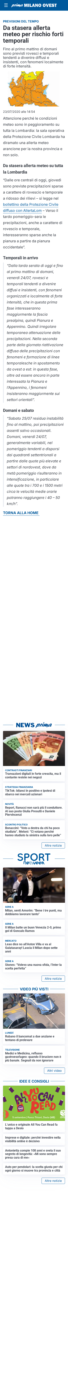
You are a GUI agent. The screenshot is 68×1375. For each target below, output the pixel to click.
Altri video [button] (54, 1070)
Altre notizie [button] (53, 845)
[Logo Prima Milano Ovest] (34, 5)
